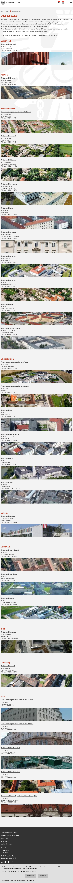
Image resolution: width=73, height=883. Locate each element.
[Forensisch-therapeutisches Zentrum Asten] (36, 376)
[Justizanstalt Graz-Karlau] (36, 588)
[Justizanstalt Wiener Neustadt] (36, 342)
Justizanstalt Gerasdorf (8, 136)
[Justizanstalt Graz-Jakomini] (36, 564)
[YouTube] (6, 862)
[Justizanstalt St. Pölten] (36, 294)
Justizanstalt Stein (7, 304)
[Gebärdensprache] (64, 3)
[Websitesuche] (67, 3)
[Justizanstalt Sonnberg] (36, 270)
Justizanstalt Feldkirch (8, 666)
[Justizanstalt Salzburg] (36, 530)
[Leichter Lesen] (60, 3)
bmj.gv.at (4, 841)
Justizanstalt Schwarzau (8, 232)
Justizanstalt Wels (6, 482)
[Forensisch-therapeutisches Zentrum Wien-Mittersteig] (36, 738)
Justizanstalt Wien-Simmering (10, 772)
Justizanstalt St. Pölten (8, 280)
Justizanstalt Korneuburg (9, 184)
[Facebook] (10, 862)
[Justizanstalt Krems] (36, 222)
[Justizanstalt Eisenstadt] (36, 58)
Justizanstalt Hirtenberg (8, 160)
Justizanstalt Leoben (7, 598)
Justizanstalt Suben (7, 458)
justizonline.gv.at (6, 844)
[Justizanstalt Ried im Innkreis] (36, 448)
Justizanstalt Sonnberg (8, 256)
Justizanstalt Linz (6, 410)
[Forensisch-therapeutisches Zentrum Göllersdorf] (36, 126)
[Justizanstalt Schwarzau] (36, 246)
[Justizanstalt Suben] (36, 472)
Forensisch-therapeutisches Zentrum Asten (14, 362)
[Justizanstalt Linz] (36, 424)
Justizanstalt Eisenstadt (8, 44)
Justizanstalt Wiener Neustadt (10, 328)
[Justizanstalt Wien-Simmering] (36, 786)
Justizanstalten (52, 35)
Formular (4, 31)
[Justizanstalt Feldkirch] (36, 680)
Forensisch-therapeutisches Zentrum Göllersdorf (16, 112)
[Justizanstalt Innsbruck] (36, 646)
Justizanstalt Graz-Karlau (9, 574)
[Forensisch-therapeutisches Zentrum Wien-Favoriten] (36, 714)
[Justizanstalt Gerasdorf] (36, 150)
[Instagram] (13, 862)
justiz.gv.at (4, 838)
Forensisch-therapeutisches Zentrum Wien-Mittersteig (17, 724)
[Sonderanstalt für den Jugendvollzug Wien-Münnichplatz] (36, 810)
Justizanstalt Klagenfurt (8, 78)
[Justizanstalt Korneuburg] (36, 198)
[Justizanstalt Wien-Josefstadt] (36, 762)
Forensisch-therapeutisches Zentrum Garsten (15, 386)
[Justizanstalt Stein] (36, 318)
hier (35, 871)
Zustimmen (30, 876)
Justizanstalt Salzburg (8, 516)
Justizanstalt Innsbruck (8, 632)
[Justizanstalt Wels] (36, 496)
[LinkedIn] (2, 862)
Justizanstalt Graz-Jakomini (10, 550)
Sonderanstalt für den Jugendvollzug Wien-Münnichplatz (19, 796)
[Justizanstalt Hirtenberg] (36, 174)
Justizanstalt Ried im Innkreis (10, 434)
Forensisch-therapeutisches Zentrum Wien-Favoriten (17, 700)
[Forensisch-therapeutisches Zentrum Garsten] (36, 400)
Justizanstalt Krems (7, 208)
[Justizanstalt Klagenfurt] (36, 92)
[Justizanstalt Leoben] (36, 612)
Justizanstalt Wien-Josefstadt (10, 748)
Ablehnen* (43, 876)
